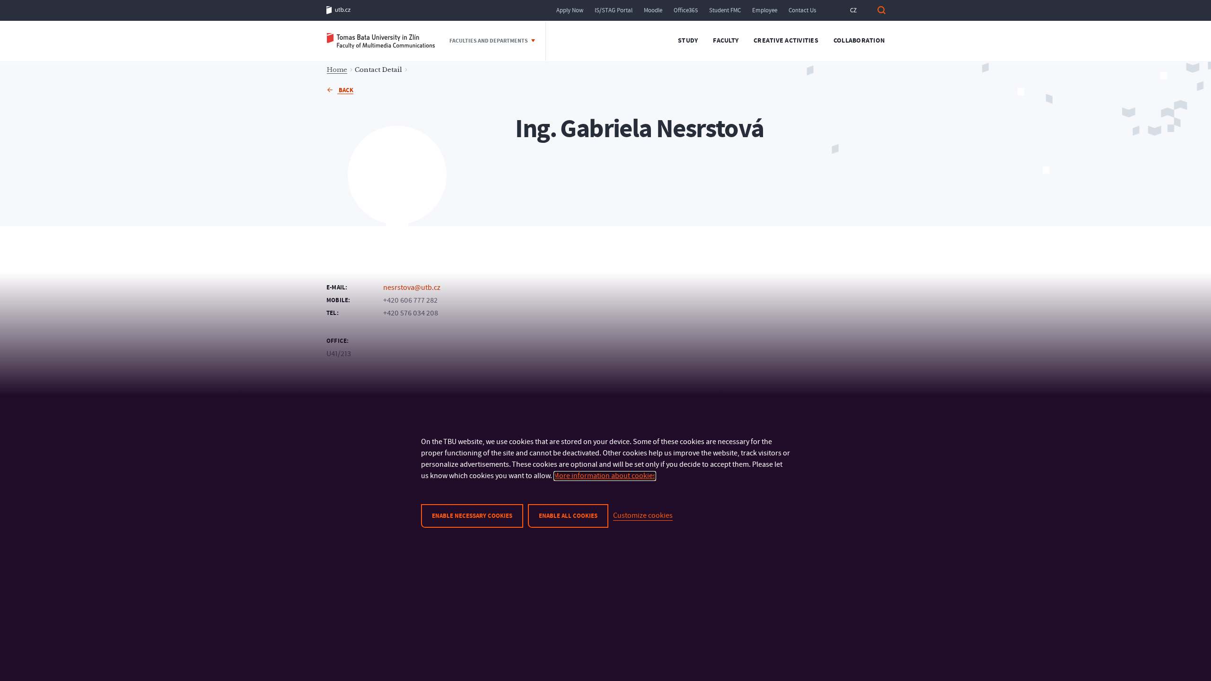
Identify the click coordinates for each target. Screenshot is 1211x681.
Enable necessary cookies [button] (472, 516)
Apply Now (569, 10)
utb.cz (338, 10)
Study (688, 40)
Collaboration (859, 40)
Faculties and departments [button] (489, 41)
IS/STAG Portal (613, 10)
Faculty (725, 40)
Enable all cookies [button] (568, 516)
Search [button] (881, 10)
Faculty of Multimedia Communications (380, 41)
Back (345, 90)
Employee (764, 10)
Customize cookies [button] (643, 515)
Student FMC (725, 10)
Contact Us (802, 10)
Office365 (686, 10)
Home (337, 70)
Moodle (653, 10)
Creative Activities (786, 40)
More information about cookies (604, 475)
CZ (853, 10)
